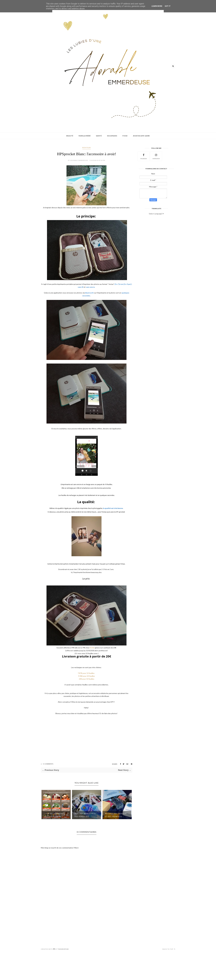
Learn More (157, 6)
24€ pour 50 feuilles (86, 679)
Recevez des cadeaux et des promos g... (116, 815)
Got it (167, 6)
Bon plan (86, 147)
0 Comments (48, 764)
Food (125, 136)
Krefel (92, 648)
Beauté (69, 136)
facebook (143, 158)
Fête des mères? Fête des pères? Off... (85, 815)
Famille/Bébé (85, 136)
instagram (156, 158)
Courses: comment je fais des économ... (55, 815)
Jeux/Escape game (141, 136)
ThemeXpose (63, 949)
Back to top (168, 949)
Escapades (112, 136)
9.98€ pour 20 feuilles (86, 676)
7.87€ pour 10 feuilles (86, 673)
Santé (99, 136)
